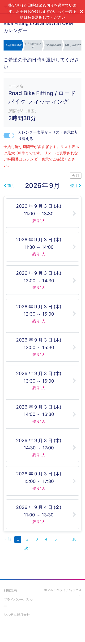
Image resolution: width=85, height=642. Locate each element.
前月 (11, 185)
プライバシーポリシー (18, 602)
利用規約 (10, 590)
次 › (27, 548)
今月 (75, 175)
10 (74, 539)
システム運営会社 (17, 614)
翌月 (74, 185)
